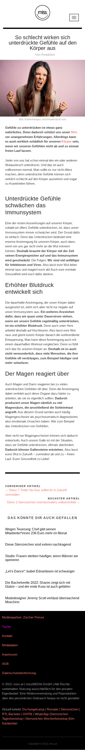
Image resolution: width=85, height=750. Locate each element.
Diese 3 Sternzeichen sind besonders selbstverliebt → (43, 502)
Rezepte (52, 709)
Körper (66, 141)
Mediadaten (10, 645)
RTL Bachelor (11, 714)
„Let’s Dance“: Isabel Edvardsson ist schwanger (40, 571)
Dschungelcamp (33, 709)
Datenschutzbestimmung (19, 673)
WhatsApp (42, 714)
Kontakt (7, 636)
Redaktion (48, 54)
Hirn (74, 132)
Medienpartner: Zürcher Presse (23, 617)
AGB (5, 663)
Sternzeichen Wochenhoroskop (46, 718)
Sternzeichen (69, 709)
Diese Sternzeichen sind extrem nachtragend (38, 544)
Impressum (10, 654)
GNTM (27, 714)
